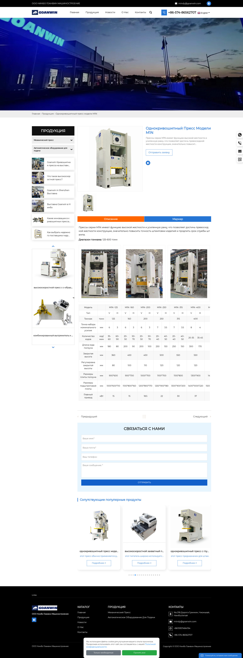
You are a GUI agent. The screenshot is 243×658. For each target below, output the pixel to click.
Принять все (139, 653)
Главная (36, 114)
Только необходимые (103, 653)
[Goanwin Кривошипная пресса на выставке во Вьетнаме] (38, 164)
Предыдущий (89, 417)
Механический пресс (44, 140)
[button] (129, 575)
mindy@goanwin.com (189, 3)
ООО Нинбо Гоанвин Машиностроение (56, 3)
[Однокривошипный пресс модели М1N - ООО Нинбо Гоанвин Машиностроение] (44, 12)
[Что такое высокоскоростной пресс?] (38, 178)
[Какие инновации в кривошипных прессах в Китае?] (38, 220)
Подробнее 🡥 (99, 563)
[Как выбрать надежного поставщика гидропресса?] (38, 234)
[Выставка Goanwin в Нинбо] (38, 206)
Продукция (48, 114)
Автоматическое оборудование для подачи (51, 149)
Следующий (200, 417)
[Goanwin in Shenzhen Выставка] (38, 192)
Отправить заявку (159, 152)
